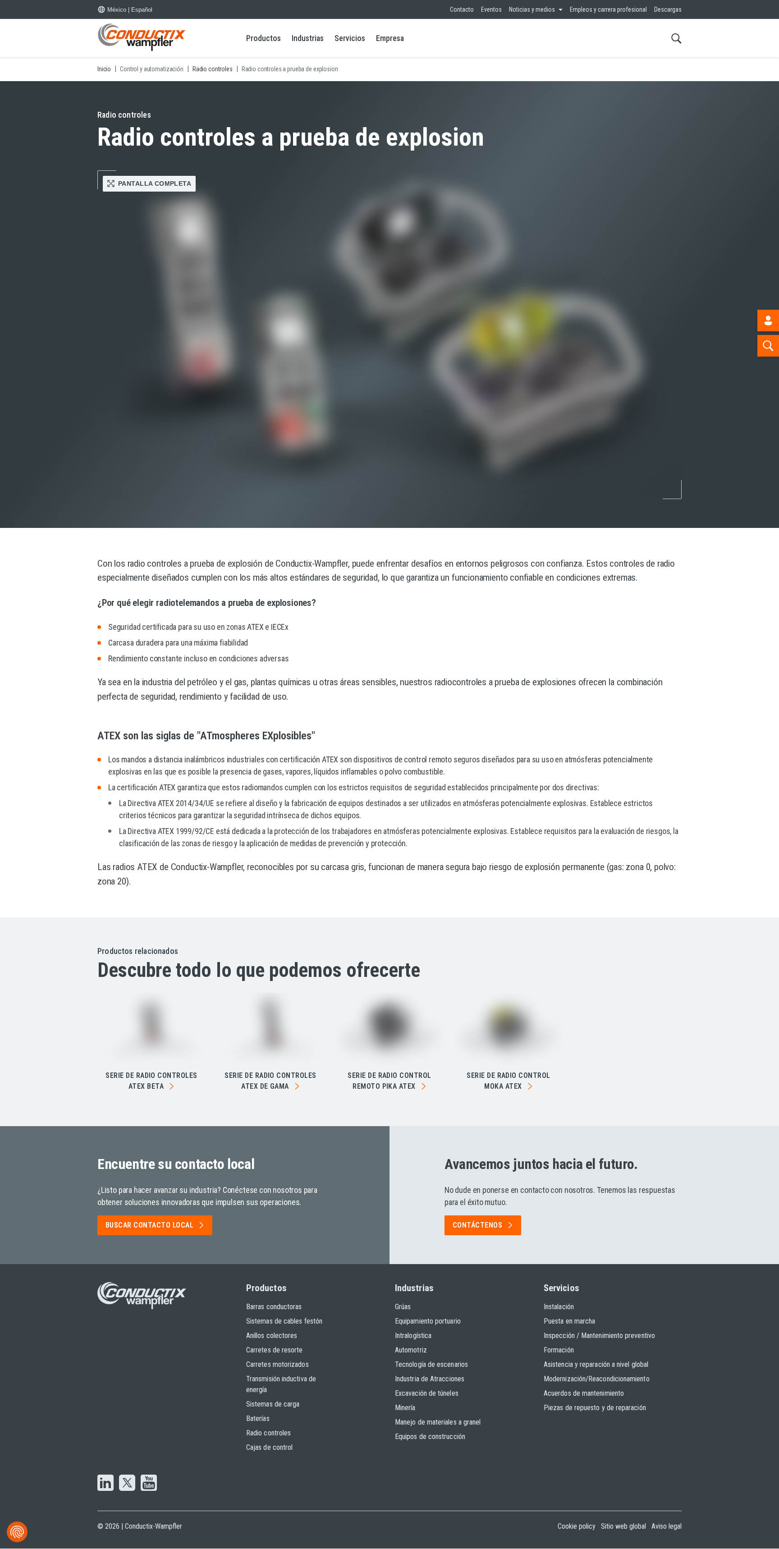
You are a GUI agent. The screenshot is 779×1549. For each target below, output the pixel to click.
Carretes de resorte (274, 1350)
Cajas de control (269, 1447)
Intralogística (413, 1335)
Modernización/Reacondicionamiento (597, 1379)
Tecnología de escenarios (431, 1364)
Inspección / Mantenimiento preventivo (599, 1335)
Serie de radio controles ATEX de (270, 1081)
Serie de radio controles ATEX (151, 1081)
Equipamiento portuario (428, 1321)
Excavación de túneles (426, 1393)
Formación (559, 1350)
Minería (405, 1407)
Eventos (491, 9)
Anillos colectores (271, 1335)
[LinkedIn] (105, 1484)
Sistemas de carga (272, 1404)
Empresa (390, 38)
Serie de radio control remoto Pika (389, 1081)
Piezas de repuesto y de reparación (595, 1407)
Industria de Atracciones (429, 1379)
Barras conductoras (274, 1306)
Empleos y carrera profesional (608, 9)
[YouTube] (149, 1484)
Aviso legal (666, 1526)
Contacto (462, 9)
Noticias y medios (532, 9)
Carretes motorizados (277, 1364)
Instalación (559, 1306)
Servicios (350, 38)
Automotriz (411, 1350)
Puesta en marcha (569, 1321)
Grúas (403, 1306)
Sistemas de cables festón (284, 1321)
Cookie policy (577, 1526)
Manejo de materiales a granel (438, 1422)
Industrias (308, 38)
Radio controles (268, 1433)
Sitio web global (623, 1526)
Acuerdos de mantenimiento (584, 1393)
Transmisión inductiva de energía (281, 1384)
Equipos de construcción (430, 1436)
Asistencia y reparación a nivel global (596, 1364)
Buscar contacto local (149, 1225)
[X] (127, 1484)
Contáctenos (477, 1225)
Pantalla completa (154, 183)
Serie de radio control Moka (508, 1081)
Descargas (668, 9)
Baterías (258, 1418)
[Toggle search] (676, 38)
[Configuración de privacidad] (17, 1532)
